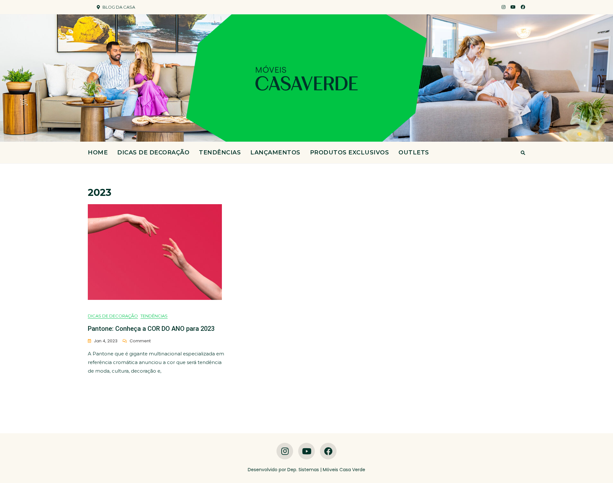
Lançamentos (275, 152)
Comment (140, 341)
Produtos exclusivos (349, 152)
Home (98, 152)
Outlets (413, 152)
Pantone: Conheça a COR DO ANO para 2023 (151, 328)
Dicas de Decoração (153, 152)
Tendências (220, 152)
